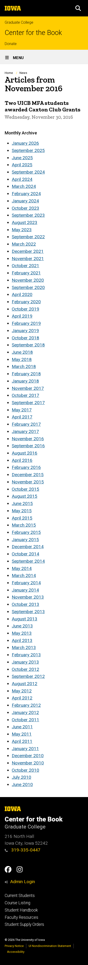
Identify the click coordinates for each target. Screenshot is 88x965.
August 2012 (24, 683)
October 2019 (25, 309)
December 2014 (28, 546)
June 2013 (22, 626)
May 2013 (22, 633)
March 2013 (24, 647)
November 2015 (28, 482)
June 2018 (22, 352)
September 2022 (28, 236)
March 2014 (24, 575)
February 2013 (26, 654)
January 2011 (25, 748)
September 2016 (28, 445)
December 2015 (28, 474)
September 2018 (28, 345)
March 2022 (24, 244)
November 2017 (28, 388)
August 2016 (24, 453)
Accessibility (15, 952)
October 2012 (25, 669)
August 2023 (24, 222)
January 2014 (25, 590)
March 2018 (24, 366)
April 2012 (22, 698)
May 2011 (22, 734)
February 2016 (26, 467)
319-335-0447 (25, 850)
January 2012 (25, 712)
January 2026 (25, 143)
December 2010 (28, 755)
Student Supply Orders (24, 924)
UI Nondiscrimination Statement (50, 946)
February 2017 (26, 424)
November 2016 (28, 438)
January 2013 (25, 662)
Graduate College (19, 22)
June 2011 (22, 726)
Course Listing (17, 902)
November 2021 (28, 258)
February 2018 (26, 373)
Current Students (20, 895)
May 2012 (22, 691)
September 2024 (28, 172)
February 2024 (26, 193)
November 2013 (28, 597)
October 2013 (25, 604)
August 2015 (24, 496)
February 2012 (26, 705)
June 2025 (22, 157)
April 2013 (22, 640)
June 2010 (22, 784)
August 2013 (24, 619)
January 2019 (25, 330)
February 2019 (26, 323)
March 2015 (24, 525)
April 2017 (22, 417)
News (23, 73)
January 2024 (25, 201)
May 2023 (22, 229)
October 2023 (25, 208)
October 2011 (25, 719)
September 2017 (28, 402)
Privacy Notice (14, 946)
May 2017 (22, 410)
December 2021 (28, 251)
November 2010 (28, 763)
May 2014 (22, 568)
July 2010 (21, 777)
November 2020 (28, 280)
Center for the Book (33, 32)
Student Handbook (21, 910)
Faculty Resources (21, 917)
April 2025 (22, 164)
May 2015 (22, 510)
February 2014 (26, 582)
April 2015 (22, 518)
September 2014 (28, 561)
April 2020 (22, 294)
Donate (11, 44)
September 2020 (28, 287)
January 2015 (25, 539)
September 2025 (28, 150)
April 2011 (22, 741)
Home (9, 73)
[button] (78, 8)
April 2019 (22, 316)
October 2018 (25, 338)
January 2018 (25, 381)
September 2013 (28, 611)
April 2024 (22, 179)
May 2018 (22, 359)
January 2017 (25, 431)
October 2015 (25, 489)
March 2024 (24, 186)
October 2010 (25, 770)
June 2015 (22, 503)
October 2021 (25, 265)
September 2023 (28, 215)
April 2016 (22, 460)
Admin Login (22, 881)
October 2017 (25, 395)
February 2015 (26, 532)
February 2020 (26, 301)
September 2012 (28, 676)
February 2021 (26, 273)
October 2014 (25, 554)
